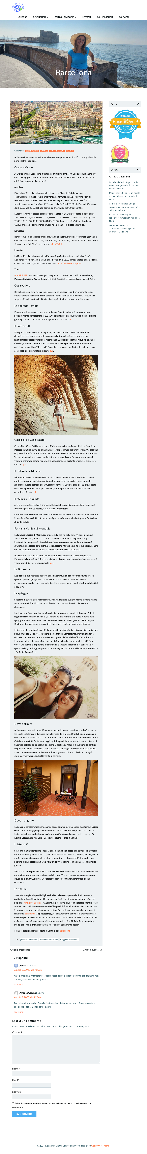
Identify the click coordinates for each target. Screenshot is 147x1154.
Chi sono (22, 17)
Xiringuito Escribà (32, 902)
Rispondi (18, 985)
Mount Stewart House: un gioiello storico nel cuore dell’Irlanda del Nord (124, 196)
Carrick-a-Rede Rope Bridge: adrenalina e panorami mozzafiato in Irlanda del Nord (125, 207)
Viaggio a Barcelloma (69, 939)
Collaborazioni (105, 17)
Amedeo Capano (28, 992)
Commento (18, 1032)
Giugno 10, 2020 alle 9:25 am (28, 969)
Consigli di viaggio (64, 17)
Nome (16, 1068)
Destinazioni (39, 17)
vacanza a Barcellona (49, 939)
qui (69, 319)
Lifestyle (87, 17)
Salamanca (30, 913)
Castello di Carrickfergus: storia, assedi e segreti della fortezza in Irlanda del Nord (124, 185)
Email (15, 1080)
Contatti (124, 17)
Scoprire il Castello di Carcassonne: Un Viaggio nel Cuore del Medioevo (122, 228)
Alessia (22, 965)
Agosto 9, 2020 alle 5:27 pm (27, 997)
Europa (44, 151)
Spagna (69, 151)
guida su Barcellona (28, 939)
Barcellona (64, 930)
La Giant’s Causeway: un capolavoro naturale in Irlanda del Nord (124, 217)
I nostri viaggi (57, 151)
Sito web (16, 1091)
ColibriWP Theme (100, 1145)
